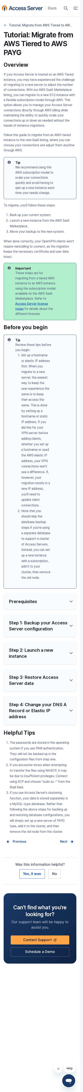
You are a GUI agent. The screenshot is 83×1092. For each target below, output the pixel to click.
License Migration (5, 25)
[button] (40, 601)
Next (63, 841)
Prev (16, 841)
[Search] (66, 8)
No (54, 874)
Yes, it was (32, 874)
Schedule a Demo (40, 953)
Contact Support (38, 941)
